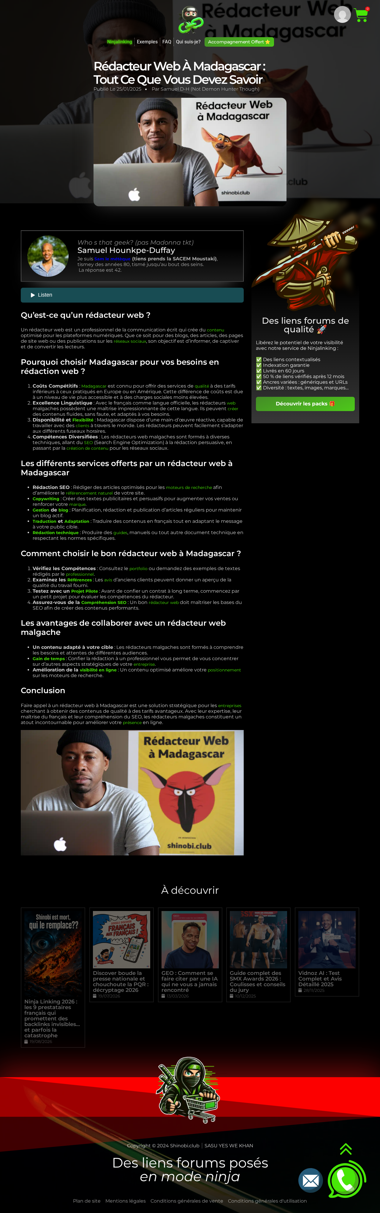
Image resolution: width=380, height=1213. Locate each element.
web (231, 403)
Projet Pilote (84, 591)
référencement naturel (89, 493)
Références (79, 580)
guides (120, 532)
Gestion (41, 510)
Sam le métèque (112, 259)
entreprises (229, 705)
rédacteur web (164, 602)
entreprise (144, 664)
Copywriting (46, 498)
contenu (215, 330)
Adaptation (76, 521)
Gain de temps (49, 658)
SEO (88, 442)
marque (77, 504)
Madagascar (94, 386)
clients (82, 425)
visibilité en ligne (98, 670)
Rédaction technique (56, 532)
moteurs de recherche (189, 487)
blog (63, 510)
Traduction (44, 521)
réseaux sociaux (130, 341)
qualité (202, 386)
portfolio (138, 568)
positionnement (224, 670)
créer (233, 408)
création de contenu (87, 448)
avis (108, 580)
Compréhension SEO (103, 602)
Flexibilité (83, 420)
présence (132, 722)
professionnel (80, 574)
